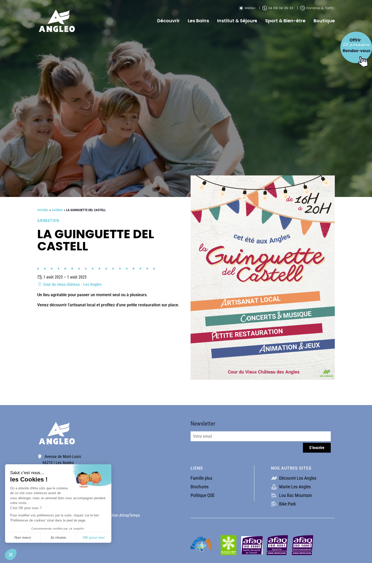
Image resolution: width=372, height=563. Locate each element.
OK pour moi (94, 537)
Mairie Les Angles (294, 486)
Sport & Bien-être (285, 20)
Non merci (22, 537)
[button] (11, 554)
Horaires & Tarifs (320, 8)
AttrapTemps (129, 515)
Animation (48, 220)
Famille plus (201, 478)
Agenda (57, 210)
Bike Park (287, 504)
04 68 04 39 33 (280, 8)
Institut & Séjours (237, 20)
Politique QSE (203, 495)
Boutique (324, 20)
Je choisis (58, 537)
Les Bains (198, 20)
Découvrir (168, 20)
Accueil (43, 210)
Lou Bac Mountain (295, 495)
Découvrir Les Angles (297, 478)
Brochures (200, 486)
